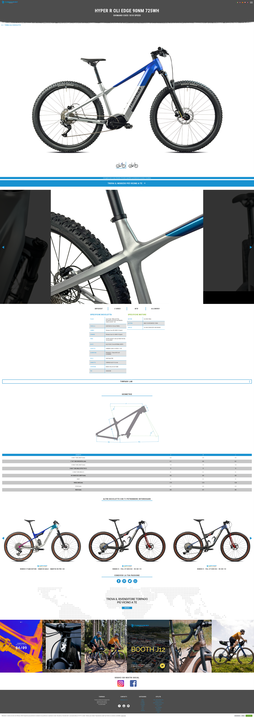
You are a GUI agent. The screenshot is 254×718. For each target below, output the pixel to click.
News (158, 712)
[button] (121, 164)
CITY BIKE (143, 702)
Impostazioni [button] (237, 715)
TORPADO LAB (126, 381)
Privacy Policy (158, 701)
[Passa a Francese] (247, 2)
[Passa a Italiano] (237, 2)
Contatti (158, 705)
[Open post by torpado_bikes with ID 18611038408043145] (148, 646)
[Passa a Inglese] (240, 2)
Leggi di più (123, 715)
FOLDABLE (143, 704)
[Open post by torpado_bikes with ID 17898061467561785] (106, 646)
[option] (127, 90)
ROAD (143, 709)
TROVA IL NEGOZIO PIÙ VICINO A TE (125, 183)
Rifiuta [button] (243, 715)
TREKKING (143, 710)
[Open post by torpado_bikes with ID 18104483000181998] (190, 646)
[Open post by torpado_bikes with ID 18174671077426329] (233, 646)
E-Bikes (142, 701)
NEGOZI (127, 608)
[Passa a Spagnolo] (242, 2)
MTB (143, 707)
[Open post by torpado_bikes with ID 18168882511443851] (63, 646)
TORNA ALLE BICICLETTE (13, 25)
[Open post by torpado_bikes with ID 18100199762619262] (21, 646)
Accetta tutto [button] (249, 715)
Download (158, 710)
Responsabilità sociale (158, 702)
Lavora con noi (158, 704)
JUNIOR (142, 705)
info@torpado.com (124, 699)
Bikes (143, 699)
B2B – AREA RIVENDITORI (158, 699)
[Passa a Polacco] (245, 2)
